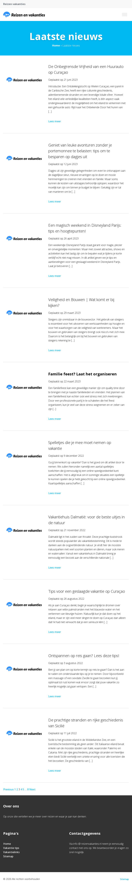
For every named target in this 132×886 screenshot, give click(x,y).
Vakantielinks (11, 852)
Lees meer (54, 121)
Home (56, 45)
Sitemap (8, 856)
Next (32, 789)
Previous (8, 789)
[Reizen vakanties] (24, 14)
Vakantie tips (11, 848)
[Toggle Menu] (124, 14)
